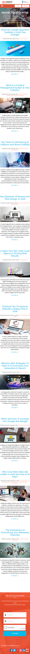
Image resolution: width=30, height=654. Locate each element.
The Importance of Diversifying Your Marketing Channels (15, 532)
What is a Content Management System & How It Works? (15, 87)
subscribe (15, 633)
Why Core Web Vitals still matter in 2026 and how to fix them (15, 474)
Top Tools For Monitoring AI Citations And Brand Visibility (15, 143)
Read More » (15, 74)
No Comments (22, 38)
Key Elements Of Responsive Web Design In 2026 (15, 197)
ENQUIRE (25, 6)
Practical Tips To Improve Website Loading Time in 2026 (15, 309)
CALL (18, 6)
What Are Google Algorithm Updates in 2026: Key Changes (15, 32)
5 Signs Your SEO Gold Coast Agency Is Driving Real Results (15, 253)
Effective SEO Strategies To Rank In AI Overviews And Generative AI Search (15, 365)
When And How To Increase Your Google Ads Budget (15, 419)
